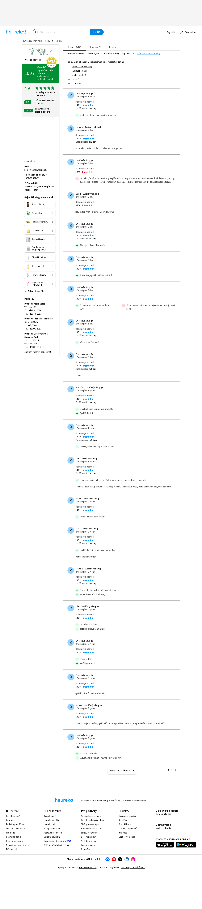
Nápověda (85, 849)
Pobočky (95, 47)
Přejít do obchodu (32, 59)
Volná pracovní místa (15, 828)
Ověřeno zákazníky (127, 816)
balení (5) (76, 79)
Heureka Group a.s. (87, 867)
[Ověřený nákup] (92, 94)
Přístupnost (11, 849)
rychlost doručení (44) (82, 66)
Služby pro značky (89, 832)
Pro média (10, 832)
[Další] (179, 770)
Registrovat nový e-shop (92, 820)
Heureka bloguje (13, 837)
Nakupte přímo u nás (53, 828)
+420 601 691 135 (36, 328)
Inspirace (123, 832)
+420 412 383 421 (31, 178)
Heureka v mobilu (51, 820)
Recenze (74, 47)
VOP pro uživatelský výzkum (56, 845)
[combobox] (61, 32)
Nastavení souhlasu (53, 832)
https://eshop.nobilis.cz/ (35, 170)
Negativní (126, 53)
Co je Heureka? (13, 816)
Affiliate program (88, 841)
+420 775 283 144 (36, 313)
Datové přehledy (88, 837)
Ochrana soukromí (52, 837)
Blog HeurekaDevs (14, 841)
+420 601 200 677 (36, 347)
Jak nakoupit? (50, 816)
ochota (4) (76, 83)
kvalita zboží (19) (79, 71)
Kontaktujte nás (163, 814)
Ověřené (91, 53)
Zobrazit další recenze (122, 770)
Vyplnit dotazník (163, 828)
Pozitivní (108, 53)
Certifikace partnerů (128, 828)
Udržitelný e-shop (127, 837)
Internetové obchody (41, 41)
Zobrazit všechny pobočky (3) (37, 352)
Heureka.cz (26, 41)
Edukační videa (88, 845)
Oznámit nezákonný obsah (18, 845)
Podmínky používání (15, 824)
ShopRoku (123, 820)
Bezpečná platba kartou (55, 841)
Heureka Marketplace (91, 828)
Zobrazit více (33, 291)
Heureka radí (49, 824)
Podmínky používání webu (133, 867)
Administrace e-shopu (91, 816)
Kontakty (10, 820)
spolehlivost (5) (79, 75)
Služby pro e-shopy (90, 824)
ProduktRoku (125, 824)
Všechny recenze (145, 53)
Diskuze (113, 47)
